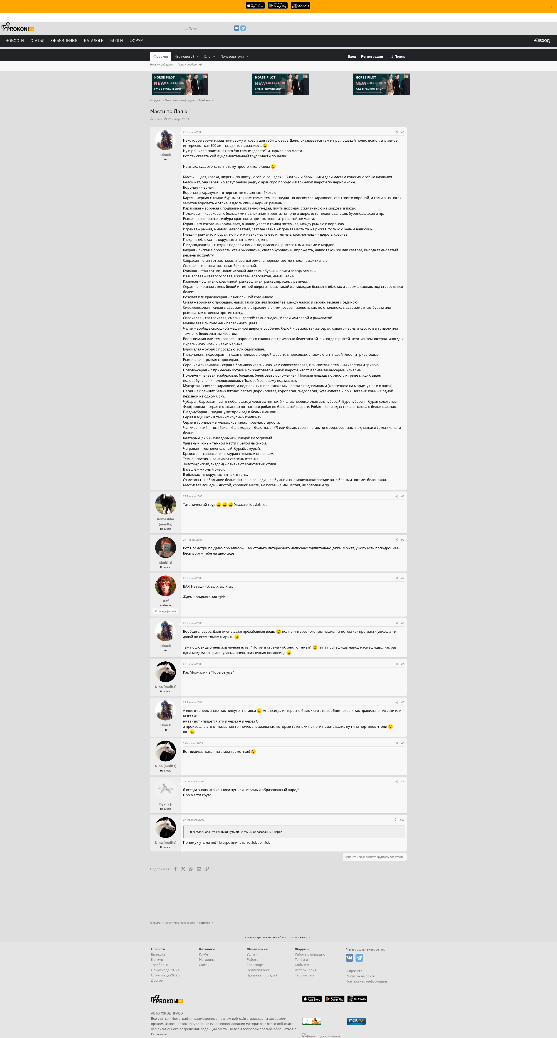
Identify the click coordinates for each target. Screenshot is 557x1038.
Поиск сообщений (190, 64)
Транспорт (255, 965)
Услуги (252, 954)
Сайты (204, 965)
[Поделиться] (396, 132)
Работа (252, 959)
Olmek (158, 119)
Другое (157, 980)
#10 (401, 819)
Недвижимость (259, 970)
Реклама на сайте (360, 976)
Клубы (204, 954)
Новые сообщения (162, 64)
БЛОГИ (116, 40)
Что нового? (184, 56)
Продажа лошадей (262, 975)
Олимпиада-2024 (165, 970)
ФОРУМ (136, 40)
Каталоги (94, 40)
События (302, 965)
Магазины (207, 959)
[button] (198, 56)
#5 (402, 623)
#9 (402, 781)
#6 (402, 664)
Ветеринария (305, 970)
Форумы (160, 56)
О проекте (354, 971)
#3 (402, 539)
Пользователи (232, 56)
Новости (14, 40)
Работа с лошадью (310, 954)
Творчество (304, 975)
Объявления (64, 40)
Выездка (158, 954)
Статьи (37, 40)
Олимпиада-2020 (165, 975)
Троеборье (159, 965)
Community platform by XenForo (278, 937)
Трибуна (301, 959)
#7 (402, 702)
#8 (402, 743)
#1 (402, 132)
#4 (402, 578)
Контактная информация (366, 981)
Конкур (157, 959)
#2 (402, 496)
